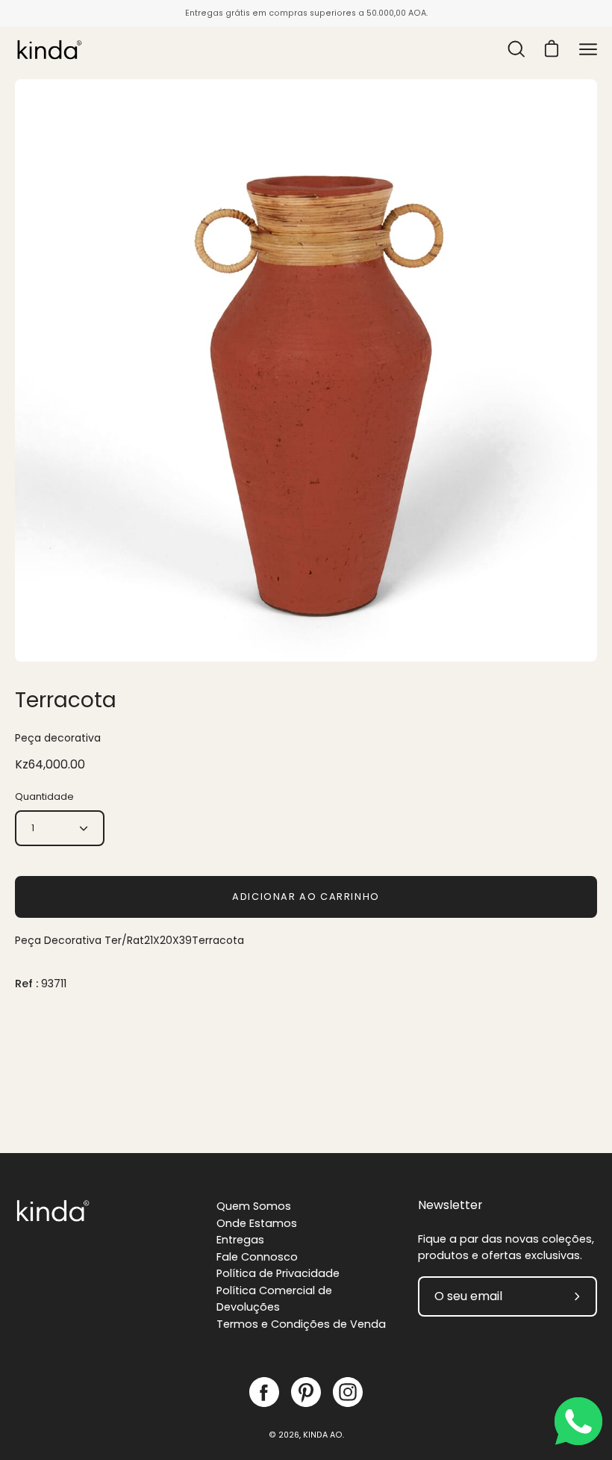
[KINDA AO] (48, 49)
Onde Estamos (256, 1223)
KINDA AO (323, 1435)
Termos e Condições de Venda (301, 1324)
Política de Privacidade (278, 1273)
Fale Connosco (257, 1256)
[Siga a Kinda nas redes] (264, 1392)
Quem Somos (253, 1206)
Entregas (240, 1239)
